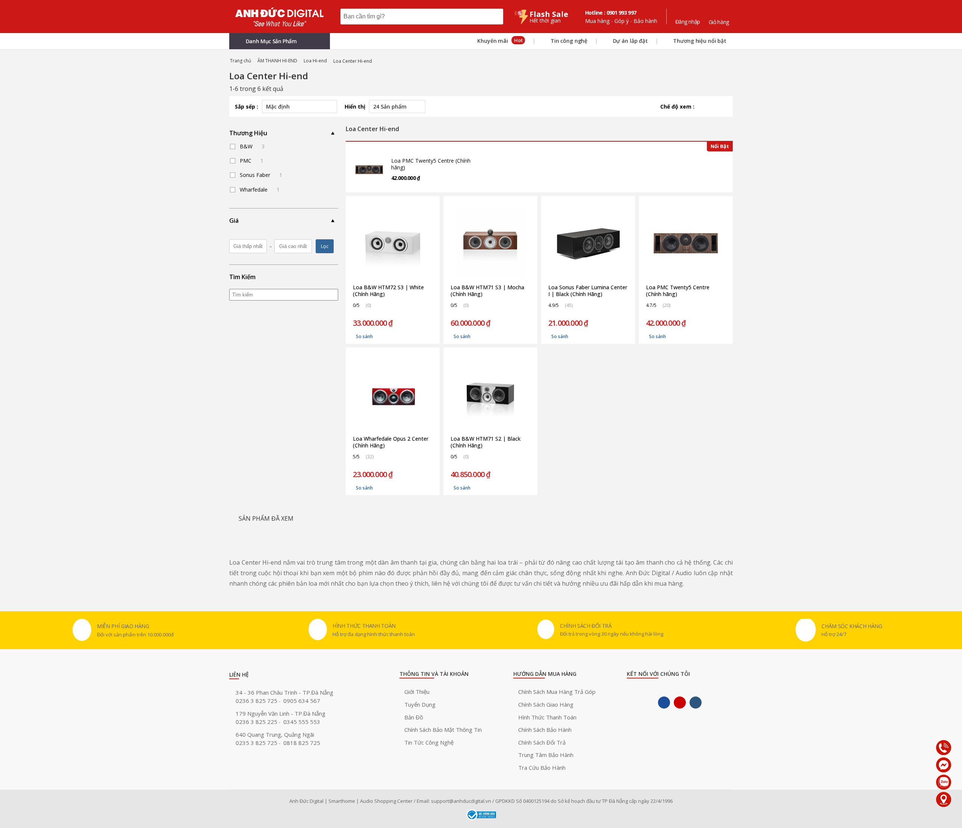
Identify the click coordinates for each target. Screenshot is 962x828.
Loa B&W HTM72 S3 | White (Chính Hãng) (388, 291)
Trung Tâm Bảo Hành (545, 754)
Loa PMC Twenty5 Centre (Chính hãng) (430, 164)
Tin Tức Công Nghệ (429, 742)
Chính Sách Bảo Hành (545, 729)
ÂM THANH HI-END (277, 60)
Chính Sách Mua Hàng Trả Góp (557, 691)
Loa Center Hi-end (352, 61)
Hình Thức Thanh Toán (547, 717)
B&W (252, 146)
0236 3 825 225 (257, 721)
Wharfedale (260, 189)
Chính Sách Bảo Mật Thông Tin (443, 729)
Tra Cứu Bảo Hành (542, 767)
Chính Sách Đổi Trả (542, 742)
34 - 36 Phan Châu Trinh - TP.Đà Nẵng (284, 692)
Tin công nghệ (568, 40)
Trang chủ (240, 60)
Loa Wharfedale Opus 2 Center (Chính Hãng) (390, 442)
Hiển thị (355, 106)
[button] (279, 41)
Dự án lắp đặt (629, 40)
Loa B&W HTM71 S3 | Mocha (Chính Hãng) (487, 291)
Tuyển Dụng (420, 704)
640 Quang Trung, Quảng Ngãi (275, 734)
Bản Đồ (413, 717)
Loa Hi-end (315, 60)
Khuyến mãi (499, 40)
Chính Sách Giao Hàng (545, 704)
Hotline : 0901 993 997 (611, 12)
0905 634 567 (301, 700)
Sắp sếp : (246, 106)
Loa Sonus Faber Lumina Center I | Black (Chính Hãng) (587, 291)
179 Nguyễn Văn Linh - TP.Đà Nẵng (280, 713)
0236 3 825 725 (257, 700)
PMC (251, 160)
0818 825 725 (301, 742)
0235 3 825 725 (257, 742)
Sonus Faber (261, 174)
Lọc (324, 246)
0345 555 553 (301, 721)
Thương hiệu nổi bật (699, 40)
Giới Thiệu (417, 691)
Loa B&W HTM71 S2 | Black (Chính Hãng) (485, 442)
